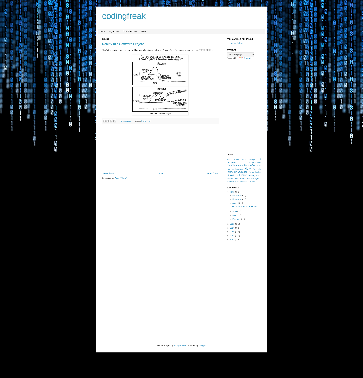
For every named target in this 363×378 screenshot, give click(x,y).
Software (231, 181)
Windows (244, 181)
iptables (252, 181)
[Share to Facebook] (114, 121)
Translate (248, 58)
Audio (245, 159)
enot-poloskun (180, 345)
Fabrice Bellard (236, 43)
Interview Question (238, 172)
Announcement (234, 159)
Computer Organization (244, 162)
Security (250, 179)
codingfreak (124, 16)
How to (250, 168)
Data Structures (130, 31)
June (234, 211)
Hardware (239, 169)
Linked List (233, 175)
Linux (143, 31)
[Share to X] (111, 121)
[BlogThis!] (107, 121)
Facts (144, 121)
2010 (232, 228)
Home (102, 31)
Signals (257, 178)
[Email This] (104, 121)
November (237, 199)
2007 (232, 239)
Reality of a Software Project (123, 44)
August (235, 203)
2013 (232, 192)
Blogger (254, 159)
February (236, 219)
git (249, 181)
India (259, 169)
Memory (252, 175)
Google (258, 165)
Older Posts (212, 173)
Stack (237, 181)
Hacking (231, 169)
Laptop (258, 172)
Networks (230, 178)
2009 (232, 232)
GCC (253, 165)
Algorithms (114, 31)
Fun (149, 121)
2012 (232, 224)
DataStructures (235, 165)
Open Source (240, 178)
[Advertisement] (160, 148)
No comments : (126, 121)
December (237, 195)
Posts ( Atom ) (120, 178)
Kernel (252, 172)
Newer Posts (108, 173)
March (235, 215)
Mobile (258, 176)
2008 (232, 235)
